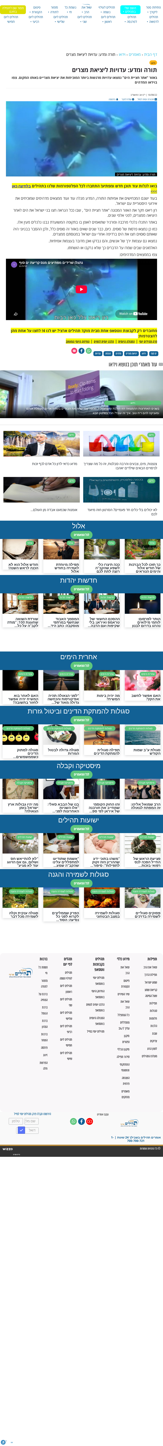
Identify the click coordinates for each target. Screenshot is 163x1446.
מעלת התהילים (149, 1056)
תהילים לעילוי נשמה (106, 9)
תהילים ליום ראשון (108, 19)
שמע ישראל (151, 982)
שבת (154, 1033)
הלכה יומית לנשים (104, 341)
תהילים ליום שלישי (60, 19)
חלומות (153, 1018)
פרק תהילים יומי (148, 341)
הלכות (153, 1025)
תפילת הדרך (150, 974)
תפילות (152, 959)
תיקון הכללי (123, 1049)
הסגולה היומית (126, 341)
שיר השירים (123, 994)
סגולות (153, 1010)
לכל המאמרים (81, 534)
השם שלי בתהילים (130, 10)
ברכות (44, 959)
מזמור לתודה (54, 9)
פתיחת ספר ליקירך (153, 9)
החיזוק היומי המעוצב (78, 341)
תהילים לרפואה (154, 19)
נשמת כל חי (70, 9)
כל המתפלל (123, 1015)
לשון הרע (152, 1048)
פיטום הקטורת (37, 9)
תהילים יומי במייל (95, 1031)
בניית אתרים (16, 1154)
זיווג (45, 1055)
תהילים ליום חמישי (11, 19)
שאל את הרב (87, 9)
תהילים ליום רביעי (36, 19)
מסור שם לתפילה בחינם (13, 10)
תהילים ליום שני (84, 19)
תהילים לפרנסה (132, 19)
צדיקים (153, 1041)
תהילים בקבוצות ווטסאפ (98, 964)
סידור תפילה (123, 1056)
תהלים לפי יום (67, 961)
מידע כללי (123, 959)
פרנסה (44, 1047)
